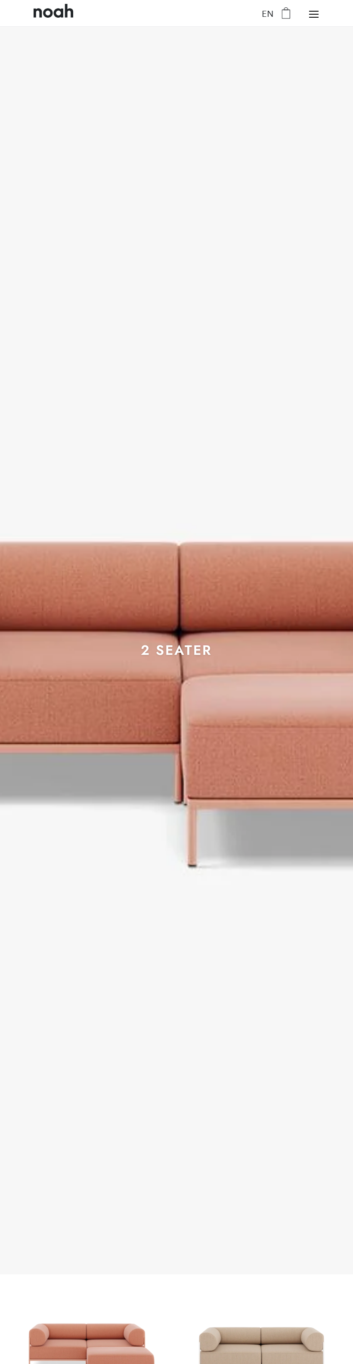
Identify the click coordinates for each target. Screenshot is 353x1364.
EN (267, 13)
